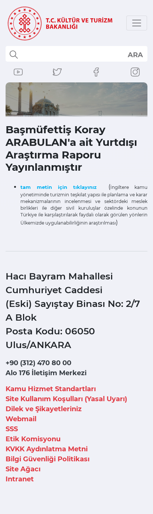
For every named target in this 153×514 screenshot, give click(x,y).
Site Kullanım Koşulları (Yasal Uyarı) (66, 399)
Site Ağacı (23, 469)
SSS (12, 429)
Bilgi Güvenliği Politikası (47, 459)
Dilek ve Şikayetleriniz (44, 409)
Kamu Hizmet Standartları (51, 389)
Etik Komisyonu (33, 439)
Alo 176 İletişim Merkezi (46, 373)
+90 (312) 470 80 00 (38, 363)
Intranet (20, 479)
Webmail (21, 419)
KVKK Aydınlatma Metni (47, 449)
